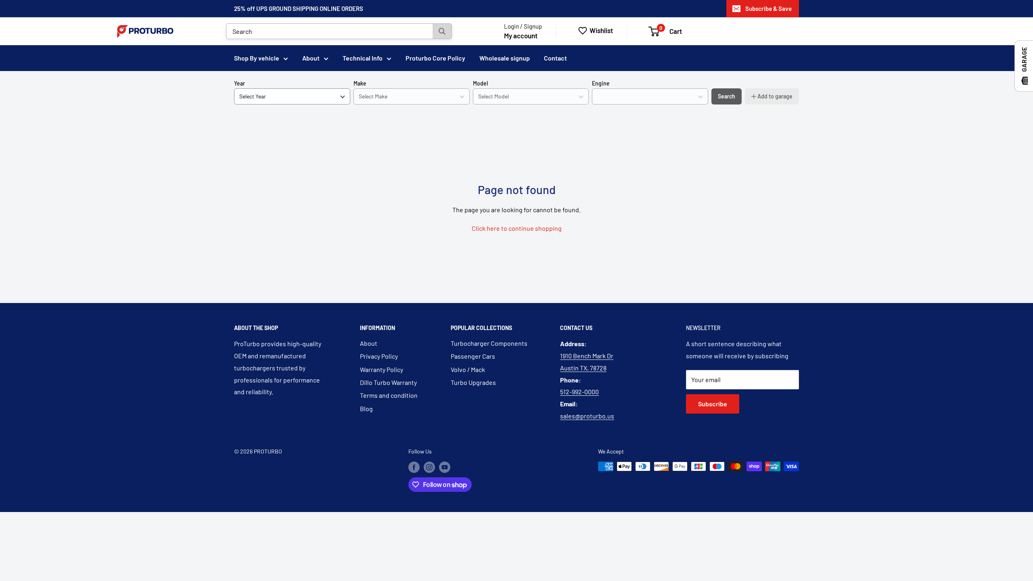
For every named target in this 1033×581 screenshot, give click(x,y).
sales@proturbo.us (587, 416)
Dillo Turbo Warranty (388, 382)
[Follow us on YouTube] (444, 467)
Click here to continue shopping (517, 228)
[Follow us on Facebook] (414, 467)
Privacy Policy (379, 356)
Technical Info (363, 58)
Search (726, 96)
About (311, 58)
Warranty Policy (381, 369)
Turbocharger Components (489, 343)
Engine (601, 83)
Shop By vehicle (256, 58)
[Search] (442, 31)
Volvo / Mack (468, 369)
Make (359, 83)
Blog (366, 408)
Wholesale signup (504, 58)
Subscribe (712, 404)
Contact (555, 58)
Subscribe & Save (768, 8)
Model (480, 83)
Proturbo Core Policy (435, 58)
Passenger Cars (473, 356)
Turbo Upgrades (473, 382)
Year (239, 83)
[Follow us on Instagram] (429, 467)
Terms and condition (389, 395)
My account (520, 35)
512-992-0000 (579, 391)
